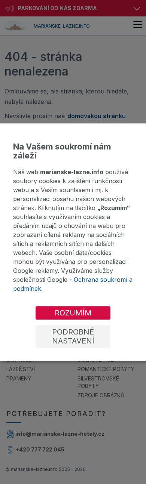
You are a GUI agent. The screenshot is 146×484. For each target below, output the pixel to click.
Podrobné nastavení (73, 336)
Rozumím (73, 312)
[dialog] (73, 242)
